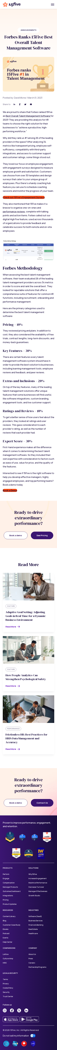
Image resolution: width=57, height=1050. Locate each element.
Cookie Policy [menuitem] (8, 988)
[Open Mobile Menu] (52, 4)
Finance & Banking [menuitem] (35, 925)
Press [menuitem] (30, 958)
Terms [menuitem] (5, 979)
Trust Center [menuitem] (8, 996)
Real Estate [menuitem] (33, 929)
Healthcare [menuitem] (33, 933)
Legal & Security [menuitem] (10, 973)
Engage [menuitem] (6, 878)
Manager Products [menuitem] (10, 887)
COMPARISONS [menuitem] (9, 948)
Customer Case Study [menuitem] (11, 925)
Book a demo (15, 535)
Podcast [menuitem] (6, 933)
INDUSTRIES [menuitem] (33, 910)
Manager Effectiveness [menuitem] (37, 891)
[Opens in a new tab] (5, 1010)
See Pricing (42, 535)
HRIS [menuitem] (5, 963)
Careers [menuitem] (31, 963)
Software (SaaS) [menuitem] (35, 916)
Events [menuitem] (5, 938)
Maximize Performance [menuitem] (37, 883)
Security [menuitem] (6, 992)
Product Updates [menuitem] (9, 904)
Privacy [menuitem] (6, 983)
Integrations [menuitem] (8, 895)
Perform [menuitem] (6, 874)
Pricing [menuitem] (5, 900)
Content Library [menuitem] (9, 916)
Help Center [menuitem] (7, 942)
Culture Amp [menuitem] (8, 958)
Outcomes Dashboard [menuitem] (11, 891)
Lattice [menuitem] (5, 954)
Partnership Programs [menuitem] (37, 967)
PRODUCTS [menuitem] (7, 868)
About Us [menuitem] (32, 954)
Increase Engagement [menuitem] (37, 878)
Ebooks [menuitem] (5, 929)
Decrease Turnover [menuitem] (36, 887)
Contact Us (42, 802)
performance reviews (14, 211)
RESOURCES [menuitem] (8, 910)
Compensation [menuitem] (9, 883)
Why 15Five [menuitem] (32, 874)
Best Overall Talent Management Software (28, 115)
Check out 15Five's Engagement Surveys (24, 197)
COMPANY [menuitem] (32, 948)
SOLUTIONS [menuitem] (33, 868)
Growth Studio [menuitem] (34, 895)
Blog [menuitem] (4, 920)
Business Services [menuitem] (35, 920)
